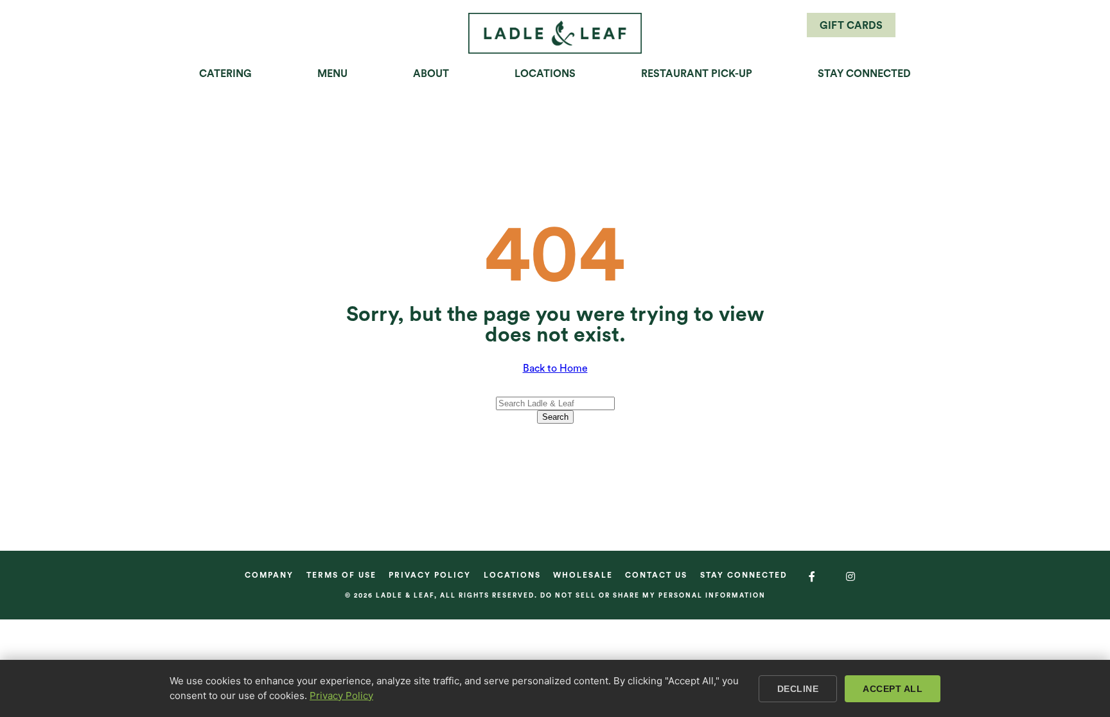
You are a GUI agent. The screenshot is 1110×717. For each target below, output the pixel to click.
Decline (798, 689)
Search (555, 417)
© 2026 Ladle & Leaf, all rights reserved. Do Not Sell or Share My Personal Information (555, 595)
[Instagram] (851, 576)
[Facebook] (812, 576)
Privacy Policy (430, 575)
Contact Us (656, 575)
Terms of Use (341, 575)
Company (269, 575)
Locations (545, 74)
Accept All (892, 689)
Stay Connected (864, 74)
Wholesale (583, 575)
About (431, 74)
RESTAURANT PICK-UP (696, 74)
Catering (225, 74)
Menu (332, 74)
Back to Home (555, 368)
